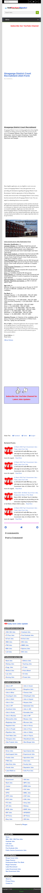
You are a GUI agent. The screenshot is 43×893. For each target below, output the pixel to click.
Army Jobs (27, 802)
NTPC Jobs (9, 796)
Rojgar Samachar (11, 864)
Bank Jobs (9, 783)
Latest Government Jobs (13, 869)
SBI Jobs (26, 779)
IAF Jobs (8, 806)
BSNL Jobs (9, 809)
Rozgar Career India (12, 858)
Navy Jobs (9, 819)
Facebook (17, 435)
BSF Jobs (9, 812)
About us (8, 879)
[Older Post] (37, 527)
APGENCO (27, 812)
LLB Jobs (9, 843)
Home (7, 837)
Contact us (9, 883)
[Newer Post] (6, 527)
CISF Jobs (27, 796)
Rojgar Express (10, 860)
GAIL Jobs (27, 799)
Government (10, 779)
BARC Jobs (27, 809)
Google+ (33, 435)
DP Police (27, 816)
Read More (19, 458)
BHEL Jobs (27, 793)
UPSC (8, 793)
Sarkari (8, 786)
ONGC (8, 789)
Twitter (25, 435)
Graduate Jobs (10, 841)
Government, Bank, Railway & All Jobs (22, 889)
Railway (26, 806)
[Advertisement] (21, 49)
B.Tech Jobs (9, 846)
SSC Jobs (27, 789)
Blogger (24, 824)
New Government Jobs (13, 871)
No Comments (8, 78)
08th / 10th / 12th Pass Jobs (14, 839)
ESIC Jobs (9, 799)
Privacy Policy (10, 881)
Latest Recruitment (11, 867)
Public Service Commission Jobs (16, 850)
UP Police (9, 816)
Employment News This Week (15, 862)
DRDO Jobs (27, 786)
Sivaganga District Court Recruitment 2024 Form (17, 74)
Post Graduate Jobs (12, 848)
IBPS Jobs (27, 783)
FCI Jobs (8, 802)
